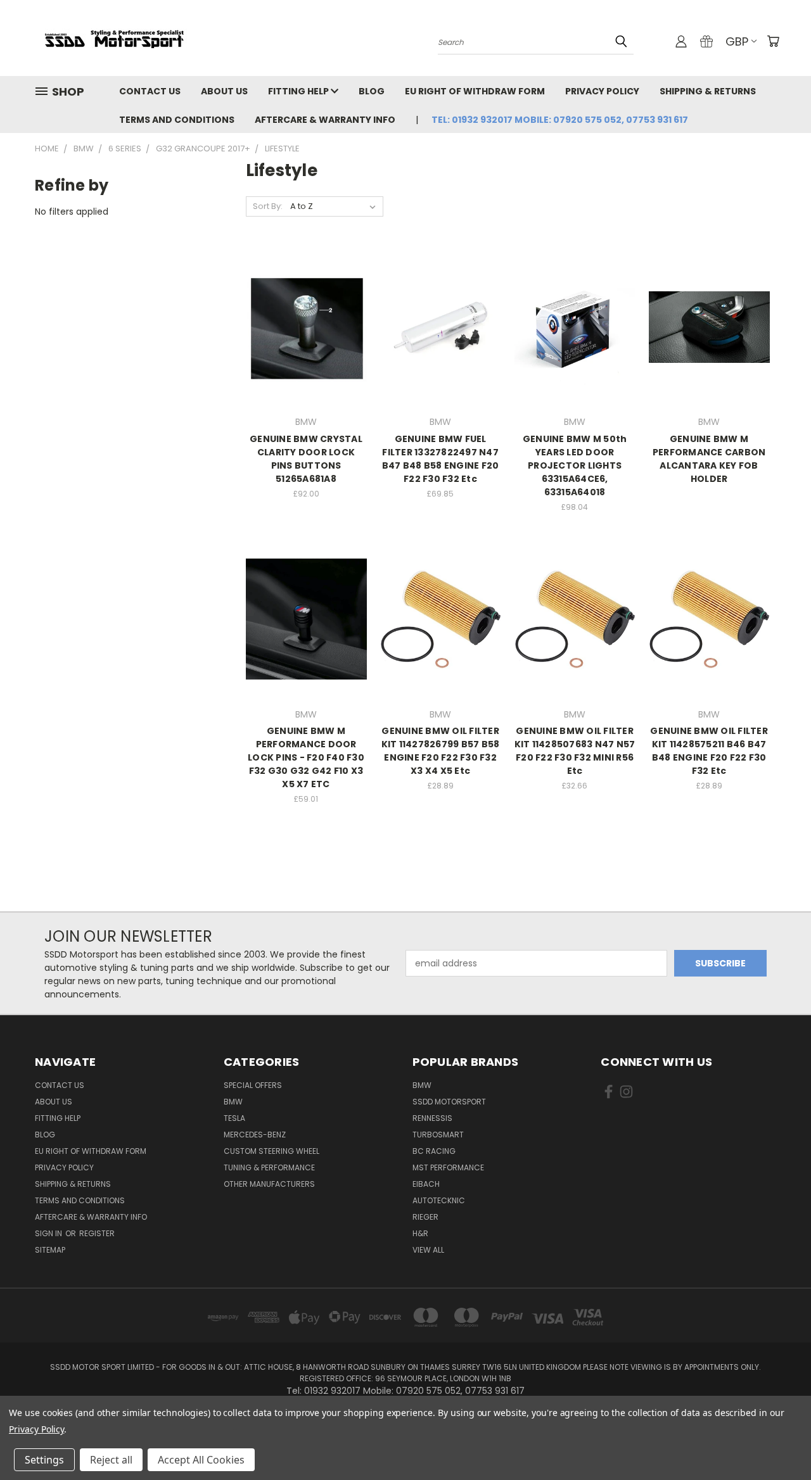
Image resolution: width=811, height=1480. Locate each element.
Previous (777, 1440)
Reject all (111, 1460)
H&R (420, 1233)
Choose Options (306, 349)
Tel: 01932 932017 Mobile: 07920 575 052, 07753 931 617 (559, 119)
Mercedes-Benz (255, 1134)
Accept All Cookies (201, 1460)
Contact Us (150, 91)
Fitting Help (299, 91)
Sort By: (268, 206)
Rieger (425, 1216)
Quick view (306, 301)
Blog (372, 91)
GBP (736, 41)
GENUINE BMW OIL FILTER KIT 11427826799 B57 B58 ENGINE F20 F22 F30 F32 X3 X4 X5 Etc (440, 750)
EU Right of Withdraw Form (475, 91)
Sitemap (50, 1249)
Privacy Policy (602, 91)
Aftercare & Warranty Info (325, 119)
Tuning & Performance (269, 1167)
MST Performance (448, 1167)
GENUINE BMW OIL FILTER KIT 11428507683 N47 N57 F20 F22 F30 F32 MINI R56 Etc (574, 750)
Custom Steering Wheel (271, 1151)
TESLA (234, 1118)
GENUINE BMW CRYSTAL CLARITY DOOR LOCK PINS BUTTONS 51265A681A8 (306, 459)
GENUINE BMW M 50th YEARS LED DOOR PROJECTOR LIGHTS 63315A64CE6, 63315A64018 (575, 465)
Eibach (426, 1184)
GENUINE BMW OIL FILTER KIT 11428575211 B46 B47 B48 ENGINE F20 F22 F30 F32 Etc (709, 750)
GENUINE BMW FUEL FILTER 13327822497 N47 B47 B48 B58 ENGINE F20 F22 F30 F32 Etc (440, 459)
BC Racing (434, 1151)
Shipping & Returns (708, 91)
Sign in (49, 1233)
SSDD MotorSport (449, 1101)
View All (428, 1249)
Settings (44, 1460)
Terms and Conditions (176, 119)
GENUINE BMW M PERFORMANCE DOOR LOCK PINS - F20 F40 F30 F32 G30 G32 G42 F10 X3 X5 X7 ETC (306, 757)
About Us (224, 91)
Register (97, 1233)
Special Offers (253, 1085)
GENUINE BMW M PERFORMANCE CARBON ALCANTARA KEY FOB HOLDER (709, 459)
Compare (302, 325)
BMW (233, 1101)
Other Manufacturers (269, 1184)
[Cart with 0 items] (773, 41)
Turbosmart (438, 1134)
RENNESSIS (432, 1118)
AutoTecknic (438, 1200)
